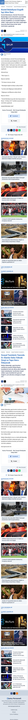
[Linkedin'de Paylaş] (14, 130)
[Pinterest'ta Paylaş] (17, 130)
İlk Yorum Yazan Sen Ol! (15, 135)
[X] (14, 693)
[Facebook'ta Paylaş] (2, 31)
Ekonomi (8, 352)
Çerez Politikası (14, 714)
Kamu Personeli (7, 54)
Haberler (3, 6)
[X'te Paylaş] (5, 31)
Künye (14, 712)
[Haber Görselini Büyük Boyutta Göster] (14, 45)
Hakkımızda (14, 710)
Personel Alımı (9, 6)
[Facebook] (11, 693)
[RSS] (17, 693)
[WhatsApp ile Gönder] (19, 130)
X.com (15, 120)
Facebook (15, 116)
